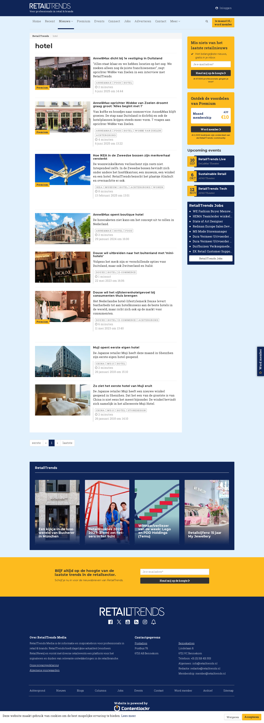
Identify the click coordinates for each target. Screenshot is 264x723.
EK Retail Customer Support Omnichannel (213, 251)
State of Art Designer (208, 221)
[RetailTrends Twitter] (119, 623)
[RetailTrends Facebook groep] (110, 622)
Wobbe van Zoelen (148, 130)
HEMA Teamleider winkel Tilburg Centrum (213, 216)
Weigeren (232, 717)
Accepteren (251, 717)
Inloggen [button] (225, 8)
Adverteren (143, 21)
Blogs (80, 690)
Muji (110, 363)
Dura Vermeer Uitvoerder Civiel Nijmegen (213, 241)
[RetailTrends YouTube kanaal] (127, 622)
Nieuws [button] (65, 21)
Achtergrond (106, 135)
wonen (158, 187)
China (100, 363)
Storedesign (137, 410)
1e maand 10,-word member (223, 22)
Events (99, 21)
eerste (36, 443)
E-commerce (127, 272)
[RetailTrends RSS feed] (136, 622)
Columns (100, 690)
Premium (83, 21)
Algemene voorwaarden (45, 670)
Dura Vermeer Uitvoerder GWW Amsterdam (213, 236)
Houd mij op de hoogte (210, 73)
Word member (210, 129)
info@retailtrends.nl (204, 663)
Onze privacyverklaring (44, 665)
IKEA (99, 187)
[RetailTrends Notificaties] (153, 622)
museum (111, 187)
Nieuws (61, 690)
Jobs (127, 21)
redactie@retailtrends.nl (205, 668)
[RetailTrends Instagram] (145, 622)
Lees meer (128, 716)
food (117, 82)
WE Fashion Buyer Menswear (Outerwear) (213, 211)
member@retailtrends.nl (210, 673)
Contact (160, 21)
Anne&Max (104, 82)
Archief (207, 690)
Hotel (128, 82)
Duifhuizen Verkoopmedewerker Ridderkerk (213, 246)
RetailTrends (40, 36)
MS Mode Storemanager (210, 231)
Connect (114, 21)
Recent (50, 21)
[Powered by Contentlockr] (132, 708)
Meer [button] (174, 21)
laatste (67, 443)
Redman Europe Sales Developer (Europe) (213, 226)
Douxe (100, 272)
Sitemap (228, 690)
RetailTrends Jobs (210, 258)
